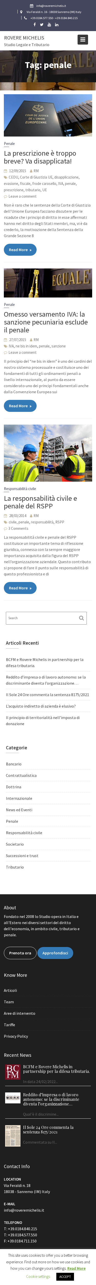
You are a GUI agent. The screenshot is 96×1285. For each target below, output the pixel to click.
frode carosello (44, 183)
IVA (60, 183)
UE (44, 189)
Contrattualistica (21, 775)
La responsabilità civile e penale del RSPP (40, 502)
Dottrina (13, 786)
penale (70, 183)
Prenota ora (20, 952)
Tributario (15, 867)
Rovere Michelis (24, 37)
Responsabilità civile (20, 488)
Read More (18, 249)
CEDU (13, 177)
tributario (32, 189)
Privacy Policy (16, 1036)
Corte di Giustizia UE (36, 177)
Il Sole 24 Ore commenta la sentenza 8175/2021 (47, 694)
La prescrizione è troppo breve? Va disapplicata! (40, 157)
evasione (11, 183)
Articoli (10, 990)
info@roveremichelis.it (24, 1210)
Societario (15, 844)
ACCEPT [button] (65, 1277)
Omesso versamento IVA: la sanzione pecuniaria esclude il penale (46, 321)
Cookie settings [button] (38, 1276)
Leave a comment (22, 196)
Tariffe (9, 1024)
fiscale (25, 183)
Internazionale (19, 798)
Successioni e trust (22, 855)
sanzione (58, 346)
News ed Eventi (19, 809)
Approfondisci (55, 952)
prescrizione (14, 189)
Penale (9, 143)
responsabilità (42, 522)
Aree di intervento (19, 1013)
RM (36, 170)
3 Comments (18, 528)
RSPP (59, 522)
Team (9, 1001)
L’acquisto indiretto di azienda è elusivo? (41, 706)
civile (13, 522)
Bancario (14, 763)
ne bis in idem (26, 346)
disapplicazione (66, 177)
